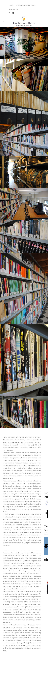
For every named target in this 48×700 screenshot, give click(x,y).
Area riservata (13, 9)
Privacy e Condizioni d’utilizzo (25, 5)
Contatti (11, 5)
